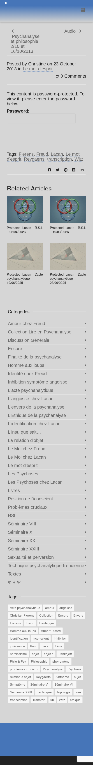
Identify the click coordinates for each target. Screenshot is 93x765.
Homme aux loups (26, 365)
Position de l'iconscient (30, 498)
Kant (33, 646)
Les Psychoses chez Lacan (35, 482)
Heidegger (46, 623)
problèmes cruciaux (24, 669)
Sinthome (62, 677)
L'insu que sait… (24, 432)
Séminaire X (20, 532)
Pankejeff (65, 654)
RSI (11, 515)
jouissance (17, 646)
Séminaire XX (21, 540)
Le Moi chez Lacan (27, 457)
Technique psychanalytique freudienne (46, 565)
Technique (44, 692)
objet (35, 654)
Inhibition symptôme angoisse (37, 381)
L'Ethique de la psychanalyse (37, 415)
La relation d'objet (25, 440)
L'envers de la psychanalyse (36, 406)
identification (19, 638)
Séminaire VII (39, 684)
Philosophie (39, 661)
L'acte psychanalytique (30, 390)
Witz (78, 159)
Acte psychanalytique (25, 608)
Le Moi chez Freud (26, 448)
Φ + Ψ (14, 582)
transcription (59, 159)
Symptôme (17, 684)
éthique (75, 700)
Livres (14, 490)
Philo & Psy (18, 661)
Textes (14, 573)
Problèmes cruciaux (27, 507)
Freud (42, 154)
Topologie (63, 692)
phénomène (61, 661)
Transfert (39, 700)
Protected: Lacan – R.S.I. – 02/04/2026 (25, 229)
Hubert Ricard (51, 631)
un (52, 700)
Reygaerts (34, 159)
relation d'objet (20, 677)
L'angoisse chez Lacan (30, 398)
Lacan (57, 154)
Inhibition (60, 638)
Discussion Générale (28, 340)
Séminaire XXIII (23, 548)
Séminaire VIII (22, 523)
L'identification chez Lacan (34, 423)
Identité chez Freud (27, 373)
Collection (46, 615)
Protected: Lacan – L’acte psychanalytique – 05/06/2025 (68, 278)
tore (78, 692)
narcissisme (18, 654)
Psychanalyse (53, 669)
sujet (77, 677)
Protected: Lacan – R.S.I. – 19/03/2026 (68, 229)
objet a (48, 654)
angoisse (65, 608)
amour (49, 608)
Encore (15, 348)
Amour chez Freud (26, 323)
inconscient (41, 638)
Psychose (74, 669)
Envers (78, 615)
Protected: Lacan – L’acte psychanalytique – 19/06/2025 (25, 278)
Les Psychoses (23, 473)
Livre (58, 646)
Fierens (26, 154)
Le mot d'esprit (38, 68)
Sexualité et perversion (31, 557)
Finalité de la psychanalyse (35, 356)
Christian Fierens (22, 615)
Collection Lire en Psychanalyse (39, 331)
